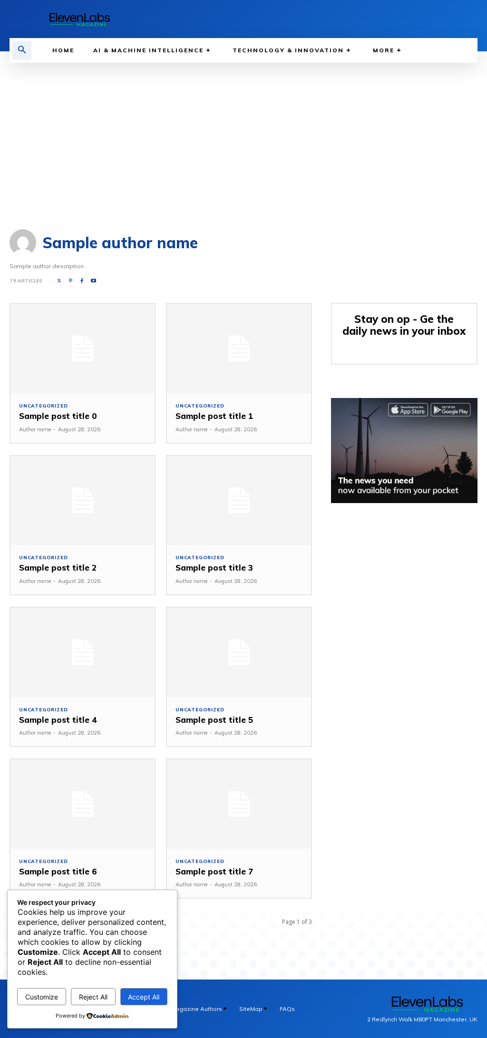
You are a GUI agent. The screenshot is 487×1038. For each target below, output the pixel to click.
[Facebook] (82, 281)
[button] (21, 50)
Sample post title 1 (214, 416)
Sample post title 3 (214, 567)
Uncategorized (43, 406)
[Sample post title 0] (82, 348)
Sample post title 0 (58, 416)
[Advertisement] (243, 134)
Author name (35, 429)
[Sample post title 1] (239, 348)
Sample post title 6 (58, 871)
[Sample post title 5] (239, 652)
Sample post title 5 (214, 720)
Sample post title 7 (214, 871)
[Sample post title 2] (82, 500)
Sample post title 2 (58, 567)
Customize (41, 997)
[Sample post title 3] (239, 500)
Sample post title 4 (58, 720)
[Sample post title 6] (82, 804)
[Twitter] (59, 281)
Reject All (93, 997)
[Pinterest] (70, 281)
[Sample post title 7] (239, 804)
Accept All (143, 997)
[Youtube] (93, 281)
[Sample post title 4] (82, 652)
